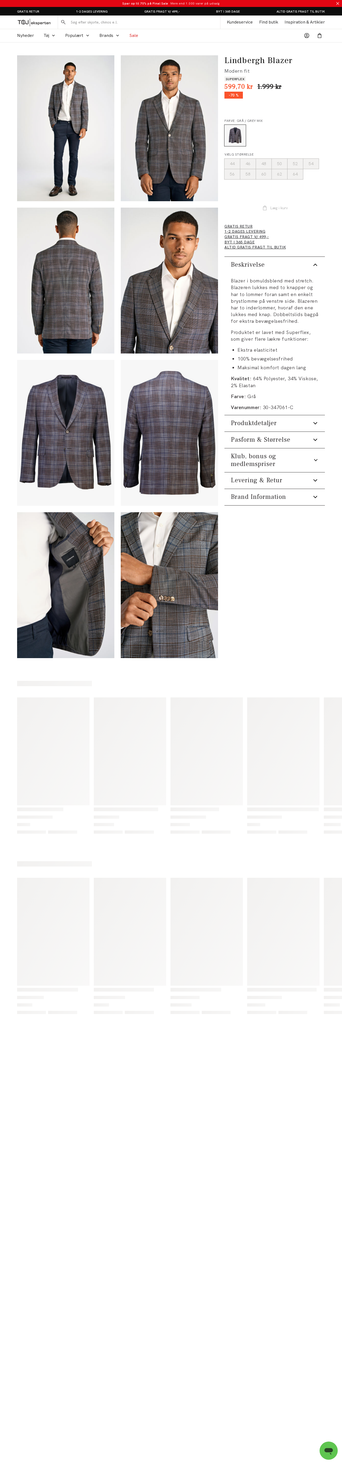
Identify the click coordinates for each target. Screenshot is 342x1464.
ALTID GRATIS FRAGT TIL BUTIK (301, 11)
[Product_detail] (65, 585)
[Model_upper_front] (169, 128)
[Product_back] (169, 433)
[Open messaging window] (329, 1451)
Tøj (46, 35)
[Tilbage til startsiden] (34, 22)
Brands (106, 35)
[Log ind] (307, 35)
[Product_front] (65, 433)
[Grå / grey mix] (235, 135)
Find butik (268, 22)
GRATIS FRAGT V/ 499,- (162, 11)
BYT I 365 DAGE (228, 11)
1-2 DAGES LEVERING (92, 11)
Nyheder (25, 35)
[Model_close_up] (169, 281)
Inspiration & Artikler (305, 22)
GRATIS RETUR (28, 11)
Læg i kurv (279, 207)
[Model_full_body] (65, 128)
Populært (74, 35)
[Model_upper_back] (65, 281)
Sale (133, 35)
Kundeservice (240, 22)
